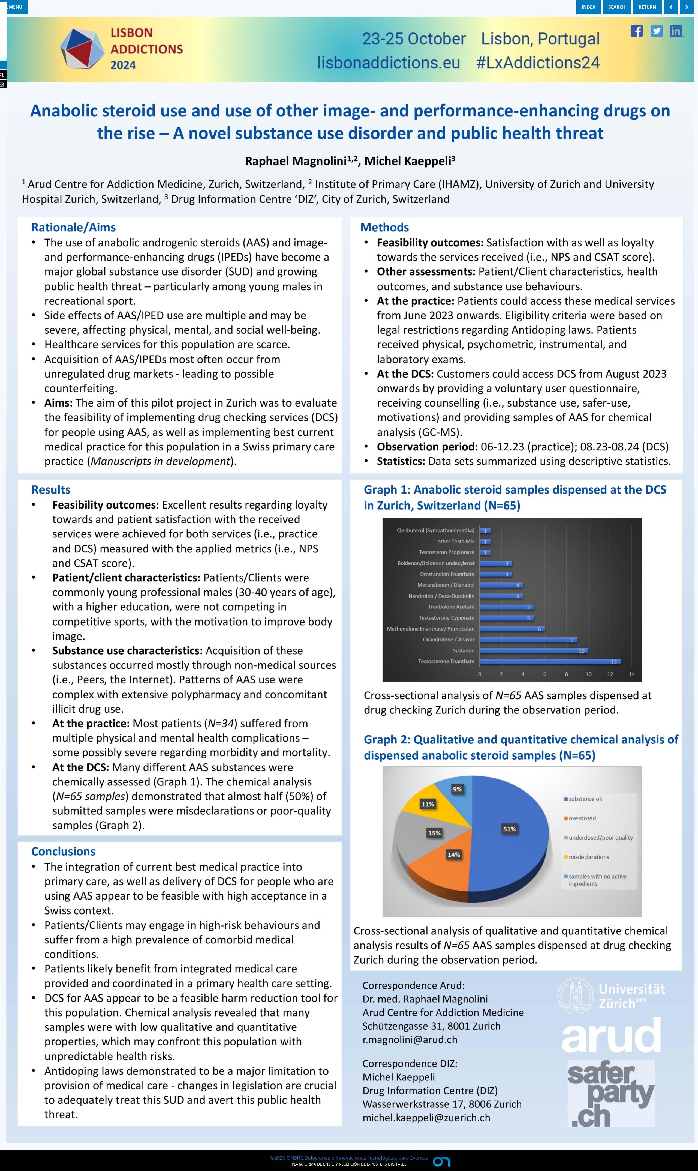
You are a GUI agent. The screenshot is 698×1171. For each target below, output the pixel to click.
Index (588, 7)
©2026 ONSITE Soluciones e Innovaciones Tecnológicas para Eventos (349, 1157)
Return (647, 7)
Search (617, 7)
